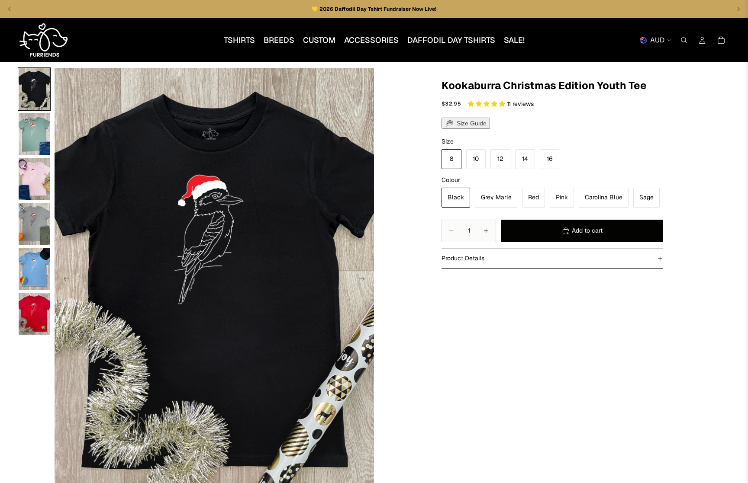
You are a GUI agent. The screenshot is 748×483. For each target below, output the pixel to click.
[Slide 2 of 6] (34, 134)
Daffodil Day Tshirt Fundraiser (373, 9)
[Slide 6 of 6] (34, 314)
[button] (487, 104)
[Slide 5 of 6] (34, 269)
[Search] (683, 40)
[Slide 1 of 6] (34, 89)
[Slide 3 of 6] (34, 179)
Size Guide (472, 123)
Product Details (463, 258)
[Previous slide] (64, 280)
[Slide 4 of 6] (34, 224)
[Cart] (721, 40)
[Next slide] (364, 280)
